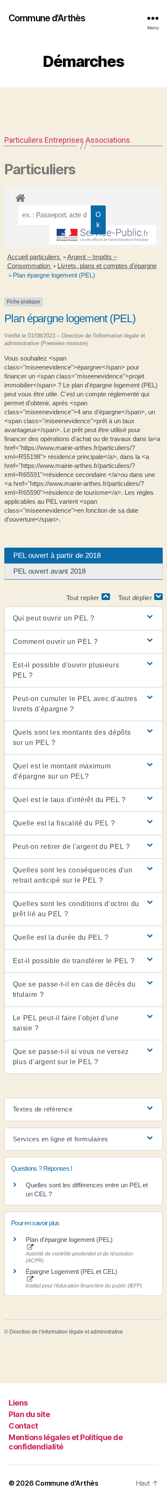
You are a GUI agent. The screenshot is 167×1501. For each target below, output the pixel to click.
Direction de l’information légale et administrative (66, 1332)
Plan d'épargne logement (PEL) (69, 1239)
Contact (23, 1425)
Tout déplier (136, 597)
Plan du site (29, 1414)
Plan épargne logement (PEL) (54, 275)
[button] (83, 618)
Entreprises (64, 140)
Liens (18, 1402)
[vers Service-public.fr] (102, 235)
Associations (108, 140)
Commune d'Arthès (47, 18)
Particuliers (23, 140)
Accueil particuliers (34, 256)
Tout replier (83, 597)
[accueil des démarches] (83, 196)
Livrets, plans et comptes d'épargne (107, 265)
